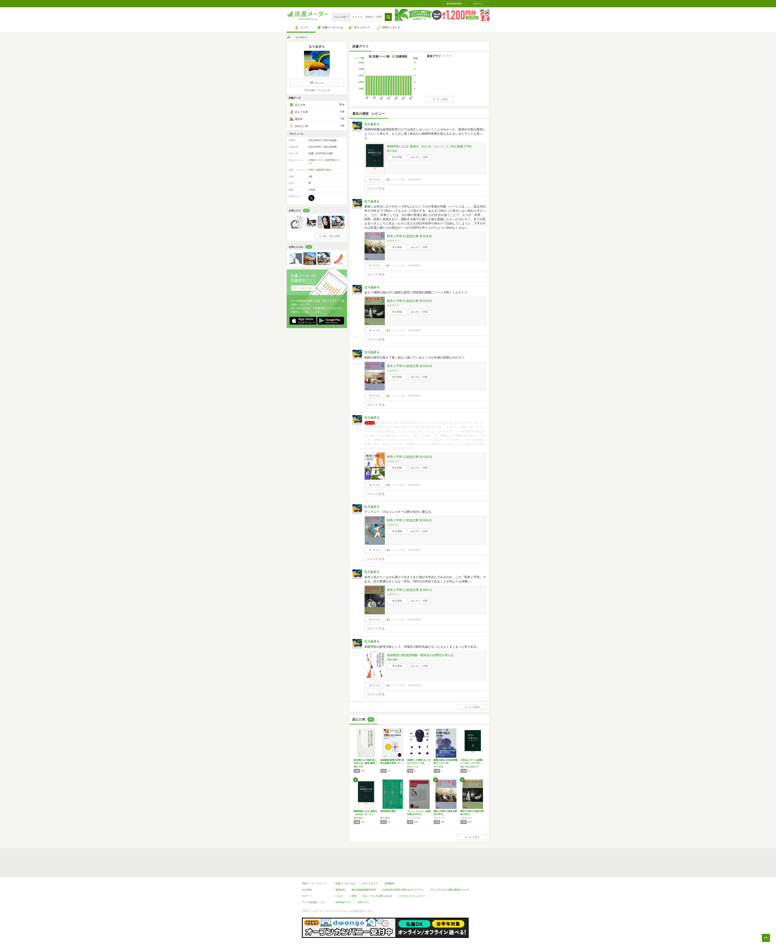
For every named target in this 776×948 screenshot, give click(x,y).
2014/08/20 (414, 396)
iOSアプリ (363, 902)
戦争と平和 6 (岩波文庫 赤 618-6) (409, 236)
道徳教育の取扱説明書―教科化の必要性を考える (420, 655)
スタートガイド (369, 883)
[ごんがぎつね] (323, 227)
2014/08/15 (414, 485)
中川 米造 (438, 766)
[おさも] (309, 227)
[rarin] (295, 227)
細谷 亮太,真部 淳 (469, 766)
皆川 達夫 (385, 818)
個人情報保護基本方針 (364, 890)
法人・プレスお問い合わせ (377, 896)
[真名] (309, 264)
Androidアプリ (343, 902)
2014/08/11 (414, 550)
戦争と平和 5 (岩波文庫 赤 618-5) (409, 301)
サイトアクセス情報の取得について (450, 890)
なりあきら (372, 124)
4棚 (310, 176)
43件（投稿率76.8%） (320, 169)
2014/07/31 (414, 685)
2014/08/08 (414, 619)
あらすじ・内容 (419, 157)
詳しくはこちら (303, 287)
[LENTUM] (338, 264)
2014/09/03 (414, 265)
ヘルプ (339, 896)
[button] (388, 17)
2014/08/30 (414, 330)
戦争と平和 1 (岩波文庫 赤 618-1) (409, 589)
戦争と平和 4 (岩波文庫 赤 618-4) (409, 366)
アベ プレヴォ (414, 818)
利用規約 (389, 883)
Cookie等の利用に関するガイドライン (403, 890)
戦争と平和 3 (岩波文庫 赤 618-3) (409, 456)
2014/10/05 (414, 179)
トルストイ (393, 240)
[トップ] (288, 37)
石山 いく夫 (413, 766)
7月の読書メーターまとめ (317, 90)
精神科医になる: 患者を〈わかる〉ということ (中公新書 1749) (429, 146)
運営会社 (340, 890)
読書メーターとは (345, 883)
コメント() (398, 179)
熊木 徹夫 (392, 150)
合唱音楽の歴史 (388, 811)
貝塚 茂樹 (392, 659)
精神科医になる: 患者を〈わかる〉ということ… (365, 814)
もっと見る (442, 99)
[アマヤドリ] (295, 264)
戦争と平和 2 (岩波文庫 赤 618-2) (409, 520)
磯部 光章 (358, 766)
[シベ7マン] (338, 227)
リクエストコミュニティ (412, 896)
